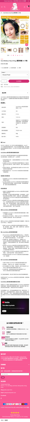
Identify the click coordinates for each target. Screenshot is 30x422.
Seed (2, 59)
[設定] (24, 7)
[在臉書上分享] (11, 55)
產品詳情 (4, 92)
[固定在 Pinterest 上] (15, 55)
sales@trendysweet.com (10, 392)
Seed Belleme (16, 86)
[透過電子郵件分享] (22, 55)
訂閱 (3, 377)
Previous (2, 31)
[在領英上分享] (17, 55)
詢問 (20, 67)
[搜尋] (4, 7)
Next (28, 31)
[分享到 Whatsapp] (19, 55)
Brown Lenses (7, 86)
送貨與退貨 (13, 67)
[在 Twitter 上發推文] (13, 55)
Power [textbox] (3, 72)
